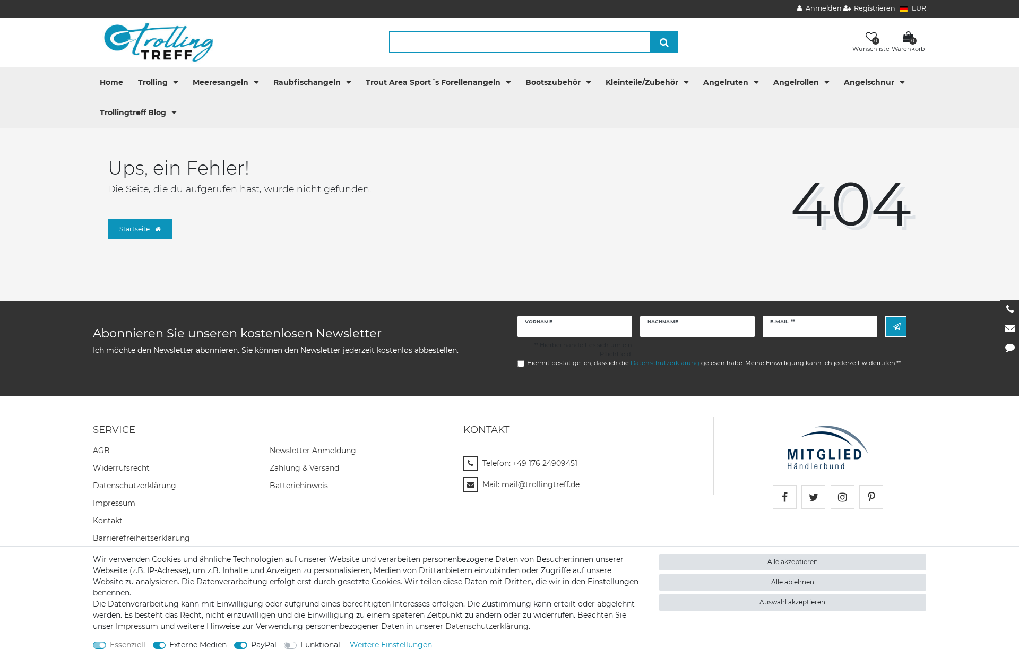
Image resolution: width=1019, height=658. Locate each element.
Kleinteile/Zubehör (643, 82)
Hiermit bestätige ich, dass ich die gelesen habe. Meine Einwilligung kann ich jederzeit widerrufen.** (714, 363)
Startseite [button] (135, 229)
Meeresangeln (222, 82)
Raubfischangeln (308, 82)
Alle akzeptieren (792, 562)
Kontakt (108, 520)
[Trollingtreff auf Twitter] (813, 497)
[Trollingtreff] (153, 42)
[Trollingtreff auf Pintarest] (871, 497)
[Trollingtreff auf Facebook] (784, 497)
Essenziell (127, 645)
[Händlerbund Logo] (828, 447)
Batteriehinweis (299, 485)
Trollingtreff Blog (134, 112)
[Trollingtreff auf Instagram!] (842, 497)
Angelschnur (870, 82)
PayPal (264, 645)
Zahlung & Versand (304, 468)
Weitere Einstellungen (391, 645)
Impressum (114, 503)
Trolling (154, 82)
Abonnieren (895, 326)
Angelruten (726, 82)
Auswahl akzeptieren (792, 602)
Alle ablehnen (792, 582)
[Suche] (664, 42)
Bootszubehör (554, 82)
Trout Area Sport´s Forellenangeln (434, 82)
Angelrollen (797, 82)
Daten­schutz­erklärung (134, 485)
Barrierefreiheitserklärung (141, 538)
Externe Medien (198, 645)
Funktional (320, 645)
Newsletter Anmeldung (313, 450)
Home (111, 82)
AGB (101, 450)
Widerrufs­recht (121, 468)
